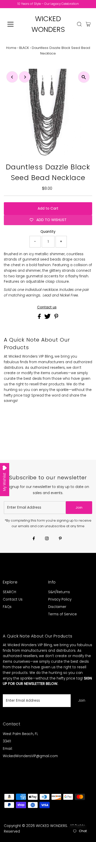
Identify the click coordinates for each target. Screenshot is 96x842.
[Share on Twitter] (48, 317)
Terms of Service (62, 614)
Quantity (48, 231)
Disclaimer (57, 606)
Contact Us (13, 599)
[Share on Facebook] (40, 317)
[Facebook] (33, 539)
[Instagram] (47, 539)
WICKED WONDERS (51, 825)
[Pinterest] (60, 539)
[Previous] (12, 77)
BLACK (24, 47)
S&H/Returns (59, 592)
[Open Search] (79, 24)
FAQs (7, 606)
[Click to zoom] (84, 77)
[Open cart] (88, 24)
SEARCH (9, 592)
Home (11, 47)
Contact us (47, 307)
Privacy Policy (59, 599)
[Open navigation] (14, 24)
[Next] (24, 77)
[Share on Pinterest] (56, 317)
